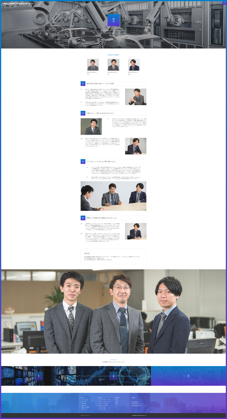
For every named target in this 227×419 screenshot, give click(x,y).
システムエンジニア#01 (103, 403)
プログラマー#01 (102, 407)
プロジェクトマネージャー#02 (104, 401)
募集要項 (133, 397)
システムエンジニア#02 (103, 405)
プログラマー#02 (102, 408)
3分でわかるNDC (85, 399)
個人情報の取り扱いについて (137, 403)
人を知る (99, 397)
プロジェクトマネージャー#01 (104, 399)
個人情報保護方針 (135, 401)
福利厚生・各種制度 (85, 407)
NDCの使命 (84, 401)
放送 (117, 399)
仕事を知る (117, 397)
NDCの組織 (84, 403)
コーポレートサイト (84, 415)
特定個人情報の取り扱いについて (138, 405)
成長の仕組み (84, 405)
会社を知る (83, 397)
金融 (117, 401)
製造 (117, 403)
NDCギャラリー (85, 408)
